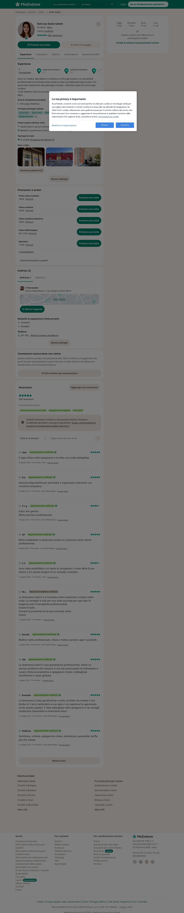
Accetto (125, 125)
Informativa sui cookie (108, 116)
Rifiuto (104, 125)
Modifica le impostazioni (64, 125)
